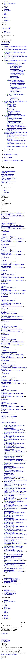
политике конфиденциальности (9, 654)
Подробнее (3, 221)
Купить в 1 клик (5, 223)
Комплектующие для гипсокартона (16, 128)
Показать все (4, 182)
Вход (5, 31)
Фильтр (3, 194)
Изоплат (15, 109)
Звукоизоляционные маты (17, 84)
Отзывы (6, 17)
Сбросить (6, 192)
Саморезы (4, 172)
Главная (6, 2)
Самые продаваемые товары (8, 422)
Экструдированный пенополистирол (15, 68)
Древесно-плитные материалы (12, 579)
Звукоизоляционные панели (17, 83)
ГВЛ (12, 119)
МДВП (14, 107)
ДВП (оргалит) (11, 108)
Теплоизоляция (20, 63)
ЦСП (12, 112)
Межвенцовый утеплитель (17, 73)
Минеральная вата (15, 64)
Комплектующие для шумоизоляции (15, 92)
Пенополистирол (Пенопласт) (18, 70)
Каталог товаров (5, 42)
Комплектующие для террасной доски (17, 146)
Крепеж (9, 188)
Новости (6, 14)
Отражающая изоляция (16, 66)
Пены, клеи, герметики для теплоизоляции (17, 75)
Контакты (6, 11)
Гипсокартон (18, 118)
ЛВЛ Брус (16, 130)
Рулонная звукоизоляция (16, 85)
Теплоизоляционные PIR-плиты (18, 71)
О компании (7, 20)
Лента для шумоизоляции (7, 174)
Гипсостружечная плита (13, 122)
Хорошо (3, 657)
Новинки (6, 589)
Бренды (6, 18)
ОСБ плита (17, 111)
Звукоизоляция (20, 80)
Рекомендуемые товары (10, 593)
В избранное (4, 224)
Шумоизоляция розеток (7, 175)
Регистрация (7, 32)
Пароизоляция (14, 97)
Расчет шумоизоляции (10, 3)
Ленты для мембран (15, 100)
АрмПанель (18, 114)
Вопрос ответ (7, 10)
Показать (6, 190)
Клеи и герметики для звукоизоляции (16, 89)
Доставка (6, 9)
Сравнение (12, 223)
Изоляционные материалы (11, 578)
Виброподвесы (5, 176)
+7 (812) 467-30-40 (5, 28)
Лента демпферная (5, 179)
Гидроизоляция (14, 98)
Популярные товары (9, 590)
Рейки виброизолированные (8, 181)
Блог (5, 13)
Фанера (14, 104)
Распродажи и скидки (9, 592)
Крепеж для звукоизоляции (8, 171)
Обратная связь (5, 639)
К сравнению (13, 313)
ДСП (12, 105)
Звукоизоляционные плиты (17, 81)
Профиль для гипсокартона (14, 125)
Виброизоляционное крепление (9, 178)
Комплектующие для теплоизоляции (15, 78)
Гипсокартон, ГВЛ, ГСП (10, 581)
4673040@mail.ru (5, 641)
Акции (5, 7)
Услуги (5, 4)
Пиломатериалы (18, 55)
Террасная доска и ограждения (12, 583)
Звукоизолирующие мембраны (18, 87)
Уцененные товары (9, 594)
